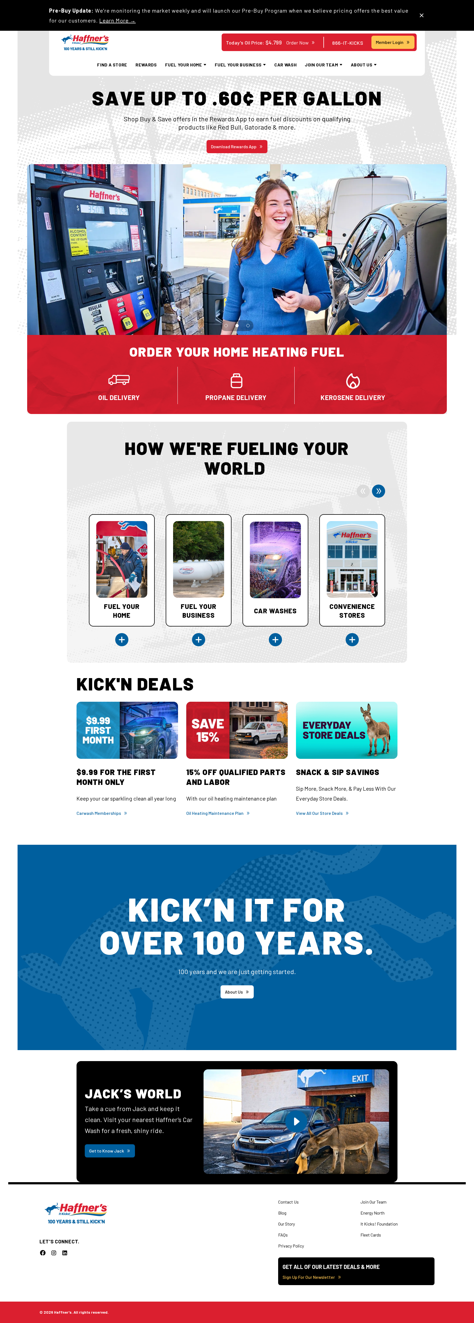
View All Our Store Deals (319, 813)
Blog (282, 1212)
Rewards (146, 64)
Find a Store (112, 64)
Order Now (297, 43)
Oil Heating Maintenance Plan (215, 813)
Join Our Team (373, 1201)
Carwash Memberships (99, 813)
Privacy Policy (291, 1245)
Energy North (372, 1212)
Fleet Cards (370, 1234)
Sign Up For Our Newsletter (309, 1277)
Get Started (234, 146)
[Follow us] (43, 1252)
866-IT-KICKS (347, 43)
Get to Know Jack (106, 1150)
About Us (234, 991)
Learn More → (117, 20)
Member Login (390, 42)
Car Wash (285, 64)
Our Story (286, 1223)
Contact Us (288, 1201)
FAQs (283, 1234)
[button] (226, 325)
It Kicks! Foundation (379, 1223)
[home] (85, 42)
